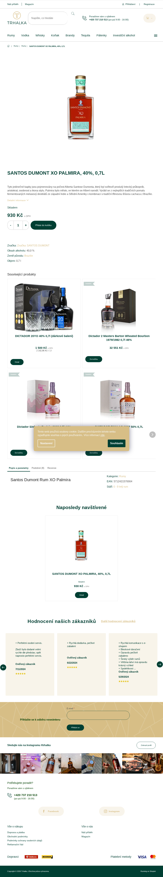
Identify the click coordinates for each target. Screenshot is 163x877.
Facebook (53, 811)
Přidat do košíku (43, 225)
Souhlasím (116, 443)
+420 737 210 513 (98, 19)
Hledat (72, 13)
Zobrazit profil (146, 745)
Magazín (29, 4)
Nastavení (46, 443)
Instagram (114, 811)
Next (160, 664)
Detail (17, 362)
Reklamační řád (15, 844)
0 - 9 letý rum (120, 486)
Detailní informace (16, 200)
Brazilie (28, 255)
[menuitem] (11, 35)
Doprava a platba (16, 832)
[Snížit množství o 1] (10, 225)
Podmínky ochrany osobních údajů (24, 840)
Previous (3, 667)
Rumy (122, 476)
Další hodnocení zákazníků (118, 621)
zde (102, 435)
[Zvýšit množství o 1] (26, 225)
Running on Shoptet (148, 871)
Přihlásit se (75, 728)
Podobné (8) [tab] (38, 468)
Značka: (33, 245)
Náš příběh (12, 4)
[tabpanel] (81, 558)
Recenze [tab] (51, 468)
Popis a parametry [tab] (18, 468)
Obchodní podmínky (17, 836)
